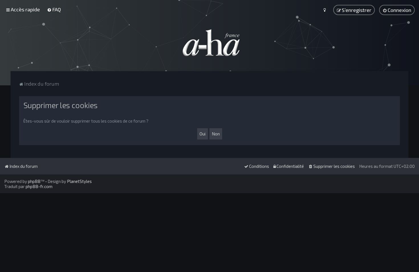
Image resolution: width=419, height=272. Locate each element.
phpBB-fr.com (39, 186)
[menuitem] (54, 9)
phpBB (34, 181)
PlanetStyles (79, 181)
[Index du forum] (209, 42)
